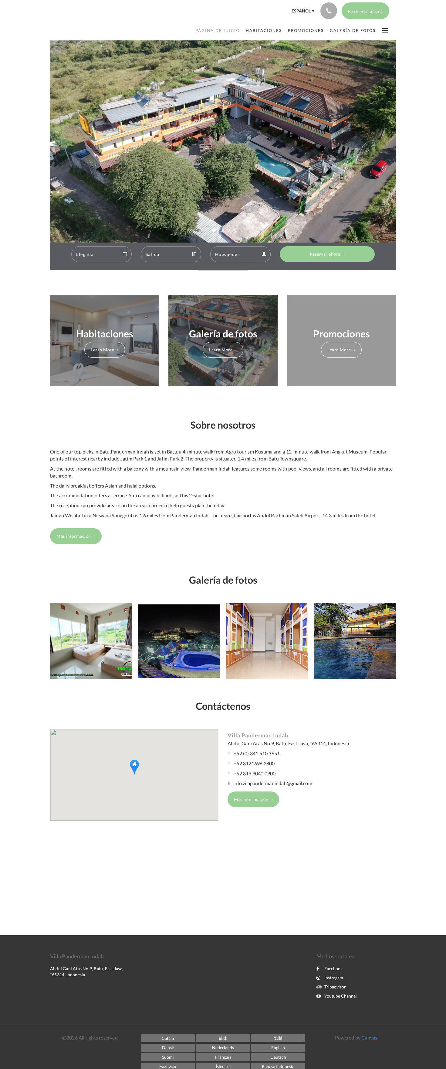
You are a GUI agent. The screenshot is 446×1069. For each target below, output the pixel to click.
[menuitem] (219, 30)
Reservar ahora (325, 254)
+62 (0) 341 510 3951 (257, 753)
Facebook (333, 968)
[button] (385, 30)
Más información (73, 536)
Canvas (369, 1037)
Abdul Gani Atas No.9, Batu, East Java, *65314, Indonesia (288, 743)
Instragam (333, 977)
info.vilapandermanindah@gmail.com (272, 783)
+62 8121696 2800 (254, 763)
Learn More (102, 349)
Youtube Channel (340, 995)
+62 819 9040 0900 (254, 773)
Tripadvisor (335, 986)
